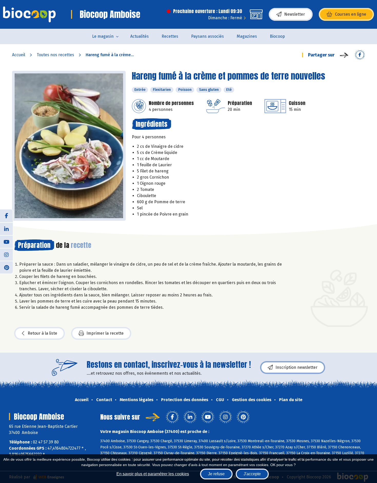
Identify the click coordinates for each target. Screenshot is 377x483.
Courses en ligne (350, 14)
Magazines (247, 36)
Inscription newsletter (296, 367)
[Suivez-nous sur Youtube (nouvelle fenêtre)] (6, 241)
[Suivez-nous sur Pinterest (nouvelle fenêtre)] (6, 267)
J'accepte (252, 474)
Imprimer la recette (105, 333)
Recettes (170, 36)
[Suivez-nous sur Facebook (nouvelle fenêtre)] (6, 215)
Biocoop (277, 36)
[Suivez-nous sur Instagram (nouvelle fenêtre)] (6, 254)
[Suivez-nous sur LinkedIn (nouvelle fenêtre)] (6, 228)
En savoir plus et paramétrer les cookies (152, 474)
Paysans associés (207, 36)
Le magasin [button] (103, 36)
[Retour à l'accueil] (29, 14)
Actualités (139, 36)
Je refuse (216, 474)
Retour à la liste (42, 333)
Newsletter (294, 14)
